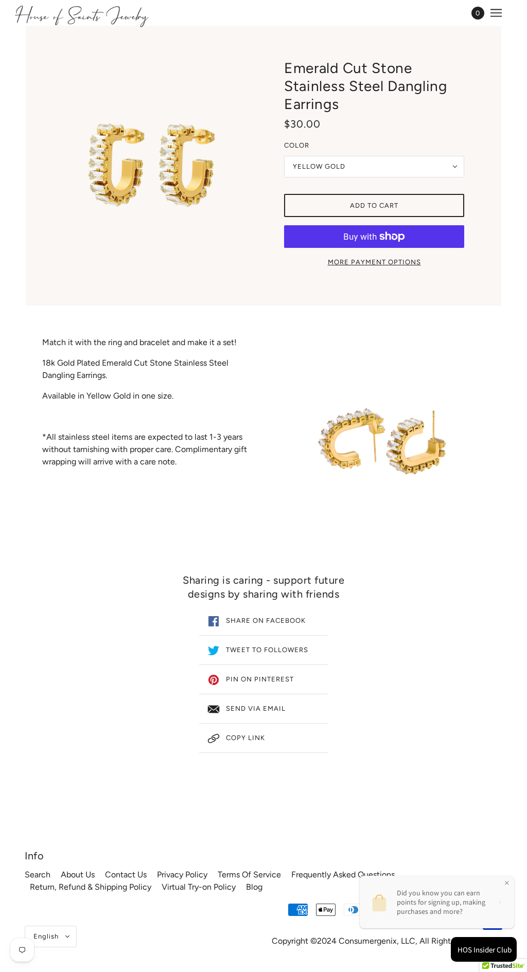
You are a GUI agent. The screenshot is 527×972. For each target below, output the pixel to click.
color (296, 145)
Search (37, 874)
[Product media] (382, 440)
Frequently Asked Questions (343, 874)
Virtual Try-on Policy (199, 887)
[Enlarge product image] (152, 165)
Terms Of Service (249, 874)
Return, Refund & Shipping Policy (90, 887)
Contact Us (126, 874)
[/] (81, 15)
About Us (78, 874)
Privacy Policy (182, 874)
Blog (254, 887)
